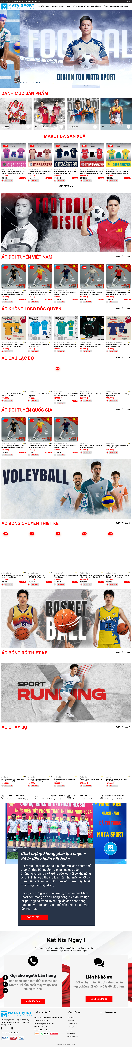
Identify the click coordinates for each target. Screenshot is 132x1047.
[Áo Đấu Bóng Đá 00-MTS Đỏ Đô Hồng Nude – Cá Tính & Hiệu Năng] (40, 155)
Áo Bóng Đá (43, 6)
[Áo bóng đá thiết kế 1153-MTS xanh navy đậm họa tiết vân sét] (66, 155)
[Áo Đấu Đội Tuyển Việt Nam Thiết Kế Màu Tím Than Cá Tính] (66, 276)
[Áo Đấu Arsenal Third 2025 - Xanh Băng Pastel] (40, 377)
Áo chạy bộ (70, 1030)
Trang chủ (70, 1017)
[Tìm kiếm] (130, 6)
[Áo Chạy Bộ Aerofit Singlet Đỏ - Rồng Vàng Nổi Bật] (92, 754)
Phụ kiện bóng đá (72, 1036)
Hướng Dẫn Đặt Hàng (119, 6)
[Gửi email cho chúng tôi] (127, 1)
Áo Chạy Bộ (70, 6)
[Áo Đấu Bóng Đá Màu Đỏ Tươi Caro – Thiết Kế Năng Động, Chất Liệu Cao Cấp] (92, 155)
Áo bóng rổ (70, 1027)
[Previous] (5, 49)
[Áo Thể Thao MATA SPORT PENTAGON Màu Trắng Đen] (40, 551)
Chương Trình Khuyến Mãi (98, 6)
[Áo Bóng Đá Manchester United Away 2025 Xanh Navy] (92, 377)
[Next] (127, 49)
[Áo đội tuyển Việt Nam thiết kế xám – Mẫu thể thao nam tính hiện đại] (92, 276)
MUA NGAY (8, 180)
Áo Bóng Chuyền (57, 6)
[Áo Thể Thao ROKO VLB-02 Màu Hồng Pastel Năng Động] (66, 551)
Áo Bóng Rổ (81, 6)
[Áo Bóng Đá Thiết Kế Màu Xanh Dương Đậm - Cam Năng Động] (118, 328)
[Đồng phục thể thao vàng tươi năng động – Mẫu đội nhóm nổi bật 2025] (118, 155)
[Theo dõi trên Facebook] (125, 1)
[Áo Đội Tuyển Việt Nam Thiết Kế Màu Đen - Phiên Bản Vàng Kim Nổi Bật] (13, 276)
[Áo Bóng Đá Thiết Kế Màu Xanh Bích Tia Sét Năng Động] (40, 328)
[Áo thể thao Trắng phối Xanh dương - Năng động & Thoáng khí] (118, 551)
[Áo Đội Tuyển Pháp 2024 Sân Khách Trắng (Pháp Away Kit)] (92, 429)
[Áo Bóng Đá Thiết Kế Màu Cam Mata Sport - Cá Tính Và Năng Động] (13, 328)
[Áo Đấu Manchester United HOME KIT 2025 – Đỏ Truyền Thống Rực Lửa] (66, 377)
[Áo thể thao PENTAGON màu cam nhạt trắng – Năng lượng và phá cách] (92, 551)
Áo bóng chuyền (72, 1024)
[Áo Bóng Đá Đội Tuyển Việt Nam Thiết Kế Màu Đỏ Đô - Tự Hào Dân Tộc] (118, 276)
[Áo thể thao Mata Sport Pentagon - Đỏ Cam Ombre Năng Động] (13, 551)
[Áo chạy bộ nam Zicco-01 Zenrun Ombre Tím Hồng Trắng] (40, 754)
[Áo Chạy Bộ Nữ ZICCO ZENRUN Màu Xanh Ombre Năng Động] (13, 754)
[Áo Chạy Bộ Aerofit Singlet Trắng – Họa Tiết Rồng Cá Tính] (118, 754)
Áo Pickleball (71, 1033)
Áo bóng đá (70, 1020)
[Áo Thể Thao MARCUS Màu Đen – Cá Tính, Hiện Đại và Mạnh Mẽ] (92, 328)
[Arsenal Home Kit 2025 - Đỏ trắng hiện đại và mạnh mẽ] (13, 377)
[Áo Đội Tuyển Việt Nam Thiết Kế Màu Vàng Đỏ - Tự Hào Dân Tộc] (40, 276)
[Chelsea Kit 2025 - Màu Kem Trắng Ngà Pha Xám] (118, 377)
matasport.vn (44, 1027)
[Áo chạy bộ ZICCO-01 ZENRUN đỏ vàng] (66, 754)
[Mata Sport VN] (17, 6)
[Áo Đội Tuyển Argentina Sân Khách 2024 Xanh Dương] (118, 429)
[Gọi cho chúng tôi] (129, 1)
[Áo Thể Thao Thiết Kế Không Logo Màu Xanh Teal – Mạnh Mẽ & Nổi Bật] (66, 328)
